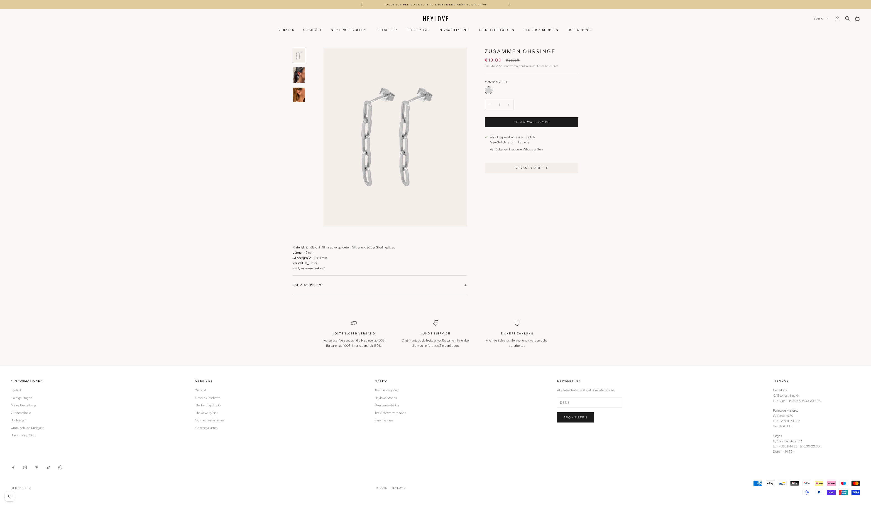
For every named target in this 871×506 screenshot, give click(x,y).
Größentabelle (532, 168)
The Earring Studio (208, 405)
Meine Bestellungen (24, 405)
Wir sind (200, 390)
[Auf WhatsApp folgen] (60, 467)
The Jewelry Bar (206, 413)
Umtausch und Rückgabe (27, 428)
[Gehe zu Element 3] (299, 95)
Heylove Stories (385, 398)
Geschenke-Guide (386, 405)
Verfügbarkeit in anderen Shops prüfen (516, 149)
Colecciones (580, 30)
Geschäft (312, 30)
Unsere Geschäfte (207, 398)
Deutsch (18, 488)
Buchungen (18, 420)
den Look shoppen (541, 30)
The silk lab (418, 30)
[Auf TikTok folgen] (48, 467)
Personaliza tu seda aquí (435, 4)
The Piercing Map (386, 390)
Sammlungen (383, 420)
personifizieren (454, 30)
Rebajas (286, 30)
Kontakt (16, 390)
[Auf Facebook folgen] (13, 467)
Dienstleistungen (497, 30)
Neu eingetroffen (348, 30)
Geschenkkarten (206, 428)
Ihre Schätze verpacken (390, 413)
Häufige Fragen (21, 398)
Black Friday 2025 (23, 435)
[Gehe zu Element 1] (299, 55)
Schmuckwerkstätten (209, 420)
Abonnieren (575, 417)
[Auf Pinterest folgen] (36, 467)
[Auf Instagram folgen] (25, 467)
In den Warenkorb (532, 122)
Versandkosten (508, 66)
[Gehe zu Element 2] (299, 75)
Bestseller (386, 30)
